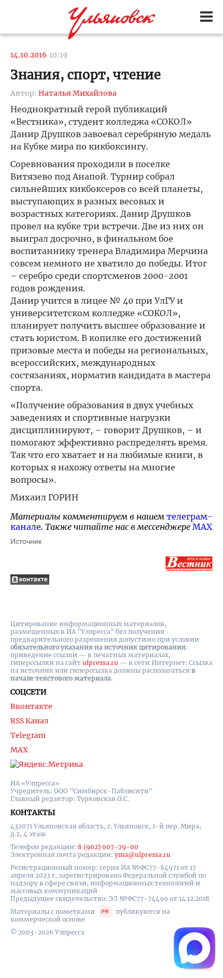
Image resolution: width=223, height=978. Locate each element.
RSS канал (29, 720)
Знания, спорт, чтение (85, 75)
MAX (202, 527)
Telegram (28, 735)
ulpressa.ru (100, 662)
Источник (25, 541)
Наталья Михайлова (77, 93)
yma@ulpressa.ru (143, 854)
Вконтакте (31, 706)
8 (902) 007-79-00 (108, 847)
